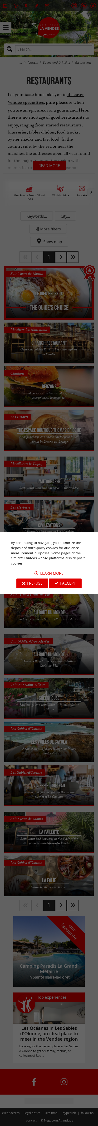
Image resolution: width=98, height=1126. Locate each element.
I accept (68, 583)
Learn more (52, 573)
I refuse (35, 583)
